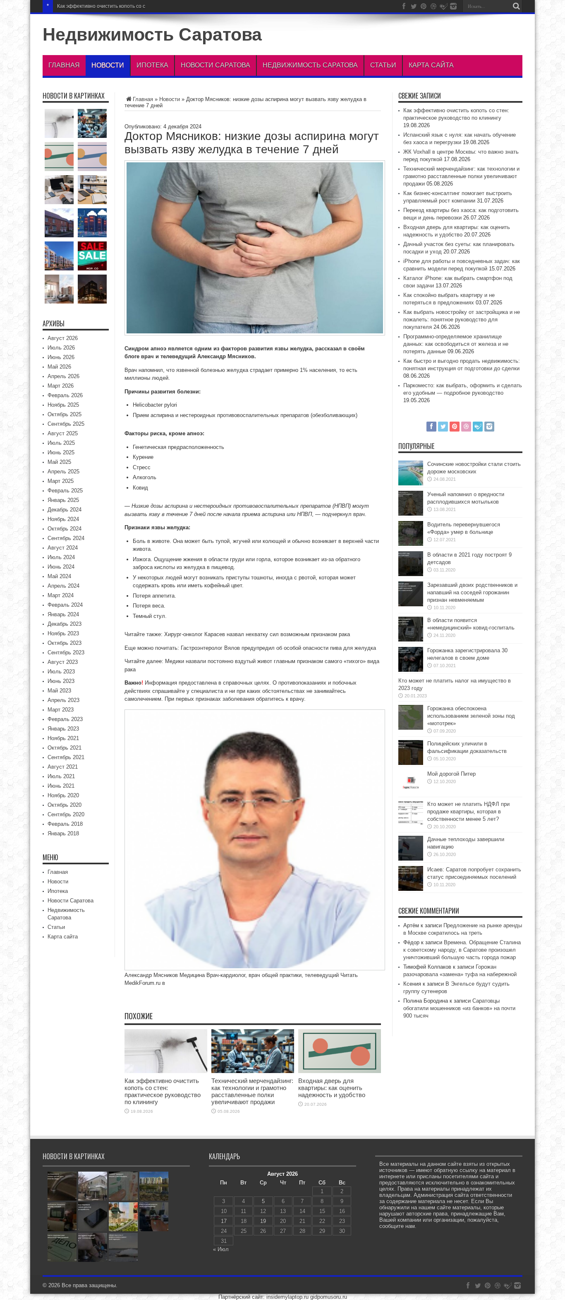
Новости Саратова (215, 65)
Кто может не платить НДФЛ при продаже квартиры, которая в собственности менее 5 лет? (468, 811)
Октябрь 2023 (64, 643)
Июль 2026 (61, 348)
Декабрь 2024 (64, 509)
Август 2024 (63, 548)
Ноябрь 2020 (63, 795)
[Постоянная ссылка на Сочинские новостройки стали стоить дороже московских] (410, 483)
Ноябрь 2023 (63, 633)
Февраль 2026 (65, 395)
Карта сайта (431, 65)
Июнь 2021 (61, 786)
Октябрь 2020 (64, 805)
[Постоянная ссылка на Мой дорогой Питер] (410, 793)
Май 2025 (59, 462)
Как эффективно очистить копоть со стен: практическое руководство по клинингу (152, 6)
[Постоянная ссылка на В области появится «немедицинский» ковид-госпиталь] (410, 640)
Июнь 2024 (61, 567)
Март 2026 (61, 386)
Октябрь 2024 (64, 529)
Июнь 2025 (61, 452)
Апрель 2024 (63, 586)
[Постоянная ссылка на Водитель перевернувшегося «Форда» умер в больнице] (410, 544)
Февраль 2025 (65, 490)
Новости (107, 65)
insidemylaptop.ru (287, 1297)
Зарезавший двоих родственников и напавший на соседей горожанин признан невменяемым (472, 592)
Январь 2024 (63, 614)
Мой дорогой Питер (451, 774)
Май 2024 (59, 576)
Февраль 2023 (65, 719)
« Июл (221, 1249)
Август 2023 (63, 662)
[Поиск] (516, 6)
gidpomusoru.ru (328, 1297)
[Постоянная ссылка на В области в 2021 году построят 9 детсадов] (410, 574)
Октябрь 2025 (64, 414)
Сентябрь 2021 (66, 757)
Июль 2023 (61, 671)
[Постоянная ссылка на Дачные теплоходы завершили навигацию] (410, 859)
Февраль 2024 (65, 605)
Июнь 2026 (61, 357)
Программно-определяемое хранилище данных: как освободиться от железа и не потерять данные (455, 344)
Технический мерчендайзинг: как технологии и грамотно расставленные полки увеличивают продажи (252, 1091)
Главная (64, 65)
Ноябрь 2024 (63, 519)
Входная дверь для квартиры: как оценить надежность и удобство (331, 1087)
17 (224, 1221)
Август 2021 (63, 767)
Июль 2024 (61, 557)
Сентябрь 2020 (66, 814)
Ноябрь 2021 (63, 738)
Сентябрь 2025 (66, 424)
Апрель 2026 (63, 376)
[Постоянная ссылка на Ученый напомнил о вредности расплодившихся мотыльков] (410, 514)
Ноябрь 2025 (63, 405)
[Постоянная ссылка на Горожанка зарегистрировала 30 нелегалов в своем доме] (410, 670)
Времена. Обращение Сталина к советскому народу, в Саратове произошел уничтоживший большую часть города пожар (462, 949)
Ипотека (152, 65)
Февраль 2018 (65, 824)
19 (263, 1221)
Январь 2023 (63, 729)
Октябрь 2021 (64, 748)
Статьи (383, 65)
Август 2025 (63, 433)
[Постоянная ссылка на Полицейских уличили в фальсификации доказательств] (410, 763)
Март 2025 (61, 481)
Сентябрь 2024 (66, 538)
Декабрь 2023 (64, 624)
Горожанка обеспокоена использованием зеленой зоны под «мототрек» (471, 715)
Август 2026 (63, 338)
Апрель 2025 (63, 471)
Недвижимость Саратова (152, 34)
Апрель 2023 (63, 700)
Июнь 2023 (61, 681)
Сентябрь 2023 (66, 652)
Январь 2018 (63, 833)
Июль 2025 (61, 443)
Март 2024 (61, 595)
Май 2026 (59, 367)
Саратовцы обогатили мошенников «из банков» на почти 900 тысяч (459, 1008)
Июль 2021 (61, 776)
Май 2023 (59, 690)
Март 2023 (61, 710)
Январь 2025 (63, 500)
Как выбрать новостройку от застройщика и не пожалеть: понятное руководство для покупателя (461, 319)
